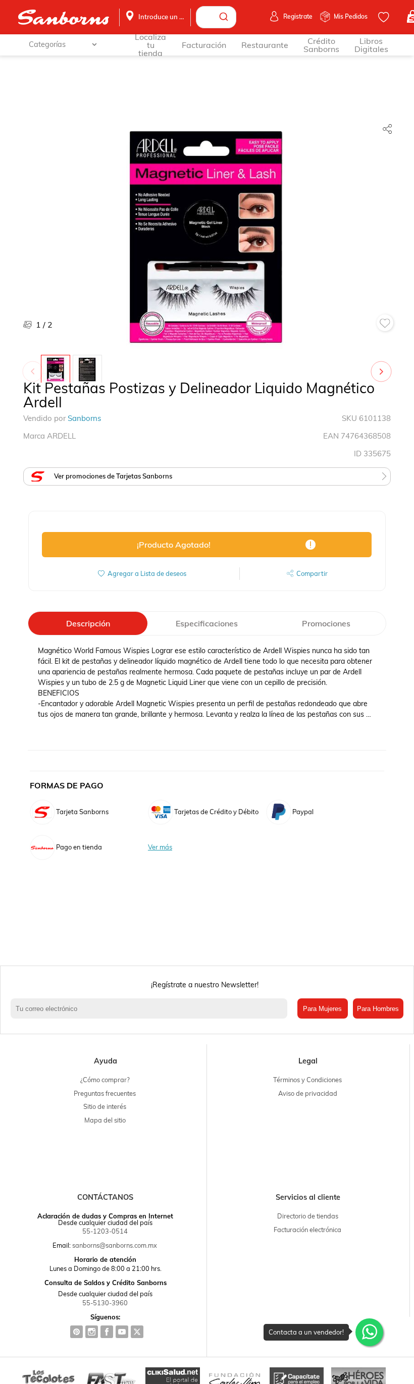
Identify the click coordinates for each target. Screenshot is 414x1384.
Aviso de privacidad (307, 1093)
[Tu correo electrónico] (151, 1008)
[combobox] (216, 17)
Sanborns (84, 418)
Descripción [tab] (88, 623)
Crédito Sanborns (321, 45)
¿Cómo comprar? (105, 1080)
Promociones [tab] (326, 623)
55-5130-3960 (105, 1303)
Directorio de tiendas (307, 1216)
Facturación (204, 45)
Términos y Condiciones (307, 1080)
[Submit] (225, 17)
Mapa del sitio (105, 1120)
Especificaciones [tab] (207, 623)
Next (383, 366)
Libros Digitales (371, 45)
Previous (34, 366)
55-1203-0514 (105, 1231)
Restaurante (264, 45)
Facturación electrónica (307, 1230)
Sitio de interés (104, 1106)
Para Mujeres (322, 1009)
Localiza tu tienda (150, 45)
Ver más (160, 847)
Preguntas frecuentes (105, 1093)
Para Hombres (378, 1009)
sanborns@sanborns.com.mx (114, 1245)
